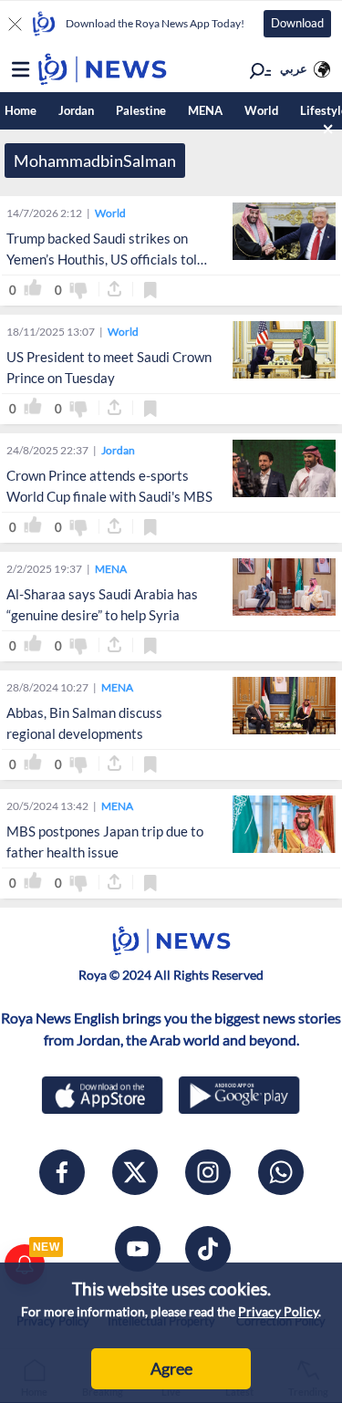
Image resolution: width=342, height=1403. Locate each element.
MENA (205, 110)
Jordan (76, 110)
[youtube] (138, 1249)
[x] (135, 1172)
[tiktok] (208, 1249)
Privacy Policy (278, 1311)
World (261, 110)
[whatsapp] (281, 1172)
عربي (293, 68)
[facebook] (62, 1172)
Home (20, 110)
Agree (171, 1368)
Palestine (141, 110)
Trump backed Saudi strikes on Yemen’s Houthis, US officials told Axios (105, 259)
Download (297, 23)
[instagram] (208, 1172)
